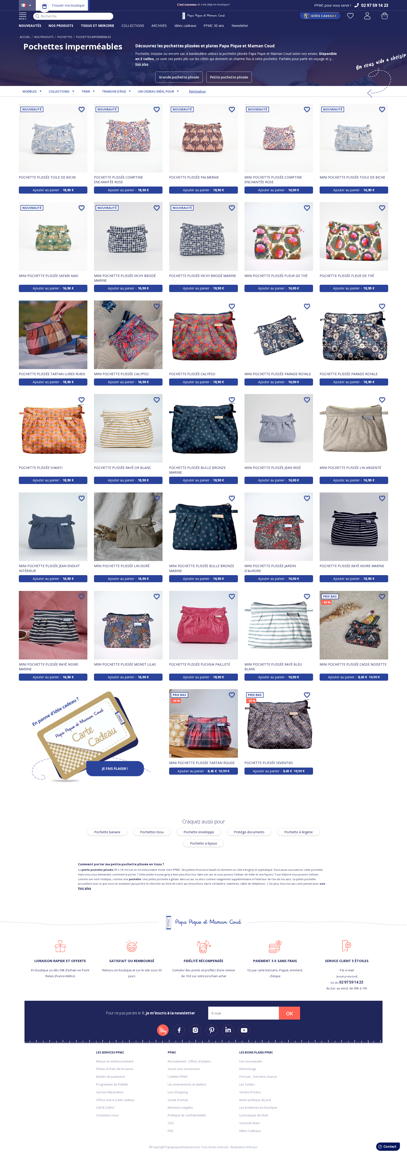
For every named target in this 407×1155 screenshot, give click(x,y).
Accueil (25, 37)
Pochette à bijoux (203, 843)
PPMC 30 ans (214, 25)
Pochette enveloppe (198, 832)
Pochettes (64, 37)
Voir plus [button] (141, 64)
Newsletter (240, 25)
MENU (23, 18)
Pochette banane (107, 832)
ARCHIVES (159, 25)
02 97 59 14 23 (351, 982)
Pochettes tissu (152, 832)
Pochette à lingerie (298, 832)
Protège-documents (249, 832)
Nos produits (43, 37)
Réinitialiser (197, 91)
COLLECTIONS (133, 25)
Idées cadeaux (185, 25)
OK (289, 1013)
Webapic (252, 1147)
